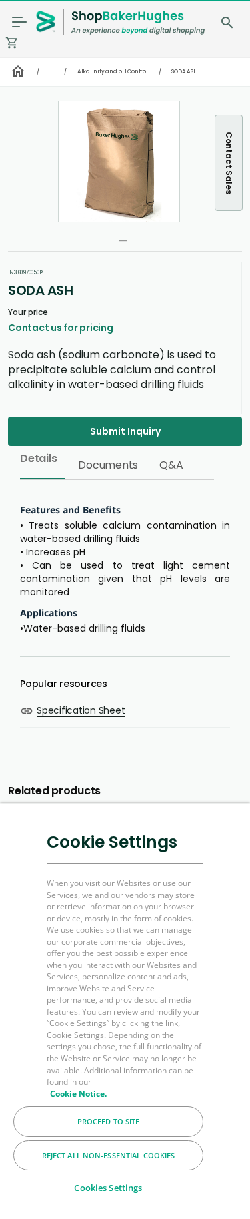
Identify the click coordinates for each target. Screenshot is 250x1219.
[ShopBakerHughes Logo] (138, 22)
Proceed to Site (108, 1121)
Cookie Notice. (78, 1094)
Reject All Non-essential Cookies (108, 1155)
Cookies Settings (108, 1188)
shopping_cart (12, 42)
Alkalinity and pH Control (112, 71)
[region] (125, 1011)
